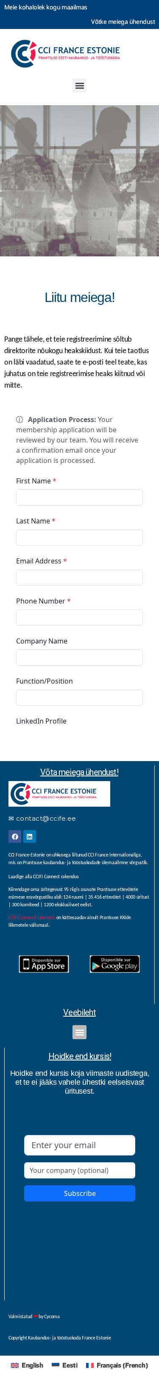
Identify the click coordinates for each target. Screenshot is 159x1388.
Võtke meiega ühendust (123, 21)
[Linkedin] (29, 836)
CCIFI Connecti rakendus (31, 917)
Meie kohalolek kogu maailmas (45, 7)
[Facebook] (14, 836)
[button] (79, 85)
